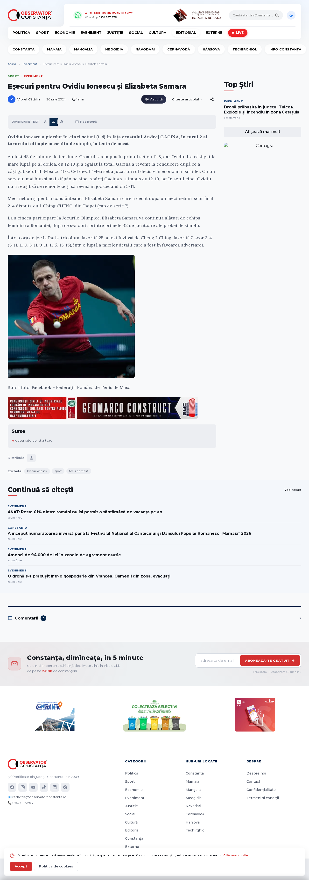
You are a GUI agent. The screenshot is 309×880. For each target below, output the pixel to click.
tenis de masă (78, 471)
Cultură (157, 32)
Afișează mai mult (262, 131)
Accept (21, 866)
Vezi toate (292, 490)
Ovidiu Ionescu (37, 471)
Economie (65, 32)
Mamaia (54, 49)
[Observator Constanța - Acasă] (31, 15)
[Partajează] (31, 458)
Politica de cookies (56, 866)
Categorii (135, 761)
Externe (214, 32)
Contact (253, 781)
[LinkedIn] (54, 787)
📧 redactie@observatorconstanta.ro (37, 797)
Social (136, 32)
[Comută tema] (291, 15)
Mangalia (83, 49)
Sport (42, 32)
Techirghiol (244, 49)
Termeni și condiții (262, 798)
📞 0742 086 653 (20, 803)
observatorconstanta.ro (33, 440)
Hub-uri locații (201, 761)
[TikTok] (44, 787)
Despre (253, 761)
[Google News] (65, 787)
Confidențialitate (261, 790)
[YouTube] (33, 787)
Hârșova (211, 49)
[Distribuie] (212, 99)
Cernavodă (178, 49)
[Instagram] (22, 787)
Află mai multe (235, 855)
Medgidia (114, 49)
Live (240, 32)
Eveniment (91, 32)
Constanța (24, 49)
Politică (21, 32)
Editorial (186, 32)
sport (58, 471)
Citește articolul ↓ (187, 99)
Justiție (115, 32)
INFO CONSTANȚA (285, 49)
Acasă (12, 64)
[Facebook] (12, 787)
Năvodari (145, 49)
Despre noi (256, 773)
